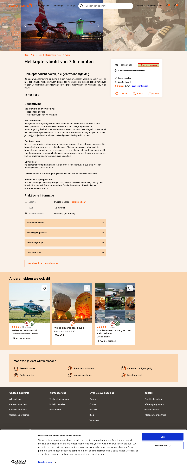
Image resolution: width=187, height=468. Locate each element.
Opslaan (123, 93)
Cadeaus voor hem (18, 404)
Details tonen (45, 462)
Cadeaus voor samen (19, 415)
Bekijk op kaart (79, 202)
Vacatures (94, 420)
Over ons (94, 399)
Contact (93, 404)
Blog (92, 415)
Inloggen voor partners (155, 415)
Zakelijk (71, 6)
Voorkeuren (161, 445)
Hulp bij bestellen (57, 404)
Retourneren (55, 409)
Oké (163, 437)
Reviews (141, 6)
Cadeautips (57, 6)
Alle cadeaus (42, 6)
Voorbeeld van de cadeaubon (43, 263)
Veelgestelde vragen (59, 399)
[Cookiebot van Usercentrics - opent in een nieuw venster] (19, 462)
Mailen (155, 93)
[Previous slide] (9, 314)
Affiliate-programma (154, 404)
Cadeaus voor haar (18, 409)
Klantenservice (155, 6)
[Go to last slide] (26, 26)
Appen (140, 93)
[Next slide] (98, 26)
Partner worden (151, 409)
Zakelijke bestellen (153, 399)
